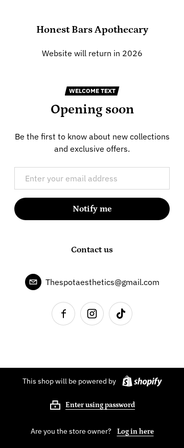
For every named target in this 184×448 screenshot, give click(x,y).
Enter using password (100, 405)
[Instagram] (92, 313)
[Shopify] (140, 381)
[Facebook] (63, 313)
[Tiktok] (120, 313)
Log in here (135, 432)
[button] (92, 405)
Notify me (92, 209)
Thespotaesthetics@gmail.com (102, 282)
